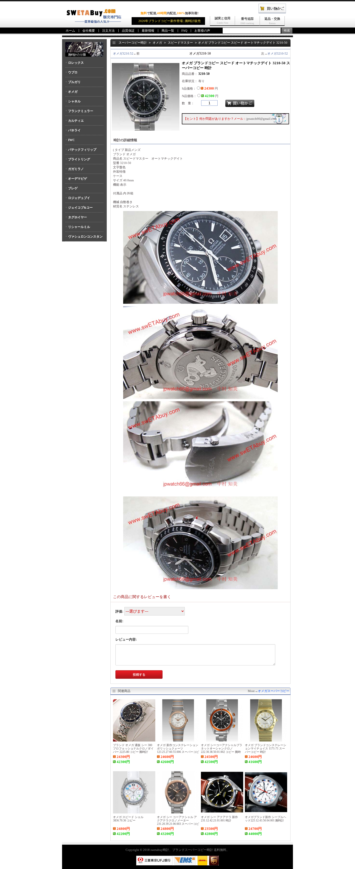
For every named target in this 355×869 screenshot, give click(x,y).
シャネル (74, 101)
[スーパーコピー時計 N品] (93, 22)
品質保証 (128, 30)
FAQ (184, 30)
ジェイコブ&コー (80, 207)
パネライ (74, 130)
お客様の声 (202, 30)
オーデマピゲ (77, 178)
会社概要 (88, 30)
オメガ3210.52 (123, 53)
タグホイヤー (77, 217)
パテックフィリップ (82, 149)
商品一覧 (168, 30)
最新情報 (148, 30)
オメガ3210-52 (277, 53)
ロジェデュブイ (79, 198)
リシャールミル (79, 227)
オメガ (73, 91)
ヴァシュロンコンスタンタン (84, 238)
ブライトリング (79, 159)
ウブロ (73, 72)
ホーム (70, 30)
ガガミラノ (76, 169)
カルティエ (76, 120)
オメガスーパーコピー (273, 691)
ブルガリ (74, 82)
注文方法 (108, 30)
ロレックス (76, 62)
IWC (71, 140)
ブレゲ (73, 188)
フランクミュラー (80, 111)
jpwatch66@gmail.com (261, 118)
